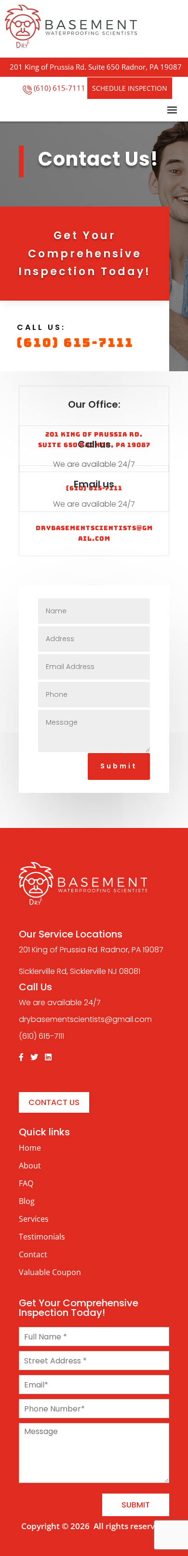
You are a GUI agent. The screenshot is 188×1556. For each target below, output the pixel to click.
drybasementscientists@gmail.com (94, 533)
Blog (27, 1201)
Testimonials (42, 1236)
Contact (33, 1254)
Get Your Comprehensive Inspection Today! (84, 253)
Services (34, 1219)
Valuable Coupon (50, 1272)
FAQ (26, 1183)
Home (30, 1148)
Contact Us (54, 1102)
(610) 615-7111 (59, 88)
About (30, 1165)
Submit (118, 766)
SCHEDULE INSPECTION (129, 88)
